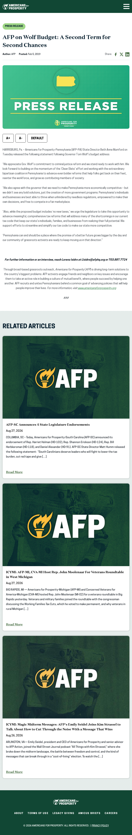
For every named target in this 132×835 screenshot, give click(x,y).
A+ (8, 138)
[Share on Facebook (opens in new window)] (116, 54)
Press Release (14, 26)
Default (37, 138)
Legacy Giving (63, 813)
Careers (111, 814)
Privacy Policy (100, 826)
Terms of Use (38, 813)
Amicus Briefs (89, 814)
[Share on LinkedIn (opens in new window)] (127, 54)
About (19, 813)
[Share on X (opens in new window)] (121, 54)
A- (20, 138)
